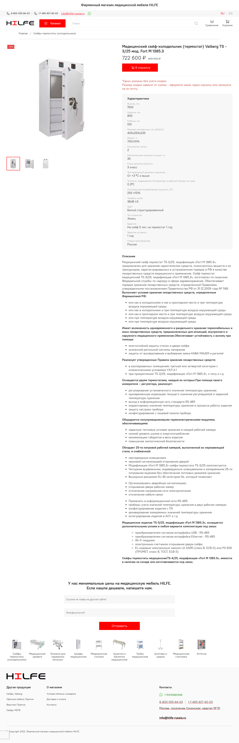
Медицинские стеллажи (181, 655)
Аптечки (201, 653)
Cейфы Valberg (14, 693)
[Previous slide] (12, 99)
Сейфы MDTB (13, 710)
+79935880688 (173, 694)
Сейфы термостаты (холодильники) (54, 33)
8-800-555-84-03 (20, 13)
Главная (23, 33)
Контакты (52, 704)
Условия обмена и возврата (61, 693)
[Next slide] (112, 99)
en (230, 13)
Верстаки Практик (16, 704)
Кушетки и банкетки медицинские (119, 656)
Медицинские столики (99, 655)
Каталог (55, 23)
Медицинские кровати (37, 655)
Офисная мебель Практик (20, 699)
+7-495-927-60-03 (48, 13)
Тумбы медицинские (140, 655)
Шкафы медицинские (78, 655)
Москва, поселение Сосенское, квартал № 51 (189, 708)
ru (222, 13)
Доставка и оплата (56, 699)
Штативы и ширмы (160, 655)
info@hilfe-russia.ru (73, 13)
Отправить (119, 626)
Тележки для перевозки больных (57, 656)
